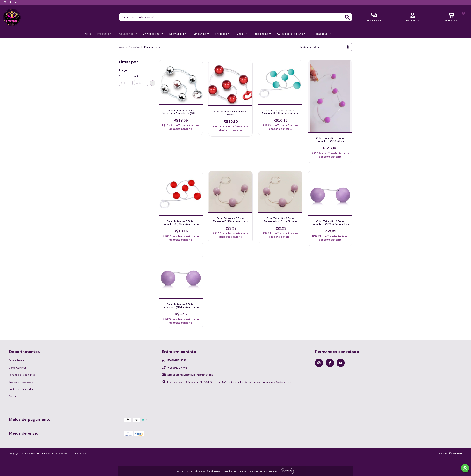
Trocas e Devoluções (21, 382)
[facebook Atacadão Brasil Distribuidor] (11, 2)
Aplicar (152, 83)
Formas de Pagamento (22, 375)
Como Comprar (17, 367)
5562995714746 (176, 360)
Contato (13, 396)
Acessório (134, 47)
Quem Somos (16, 360)
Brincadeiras (152, 34)
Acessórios (126, 34)
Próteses (221, 34)
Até (136, 76)
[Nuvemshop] (450, 453)
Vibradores (320, 34)
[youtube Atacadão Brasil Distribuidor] (16, 2)
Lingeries (200, 34)
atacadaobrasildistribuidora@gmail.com (190, 375)
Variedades (261, 34)
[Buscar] (347, 17)
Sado (240, 34)
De (120, 76)
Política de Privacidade (22, 389)
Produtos (103, 34)
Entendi (287, 471)
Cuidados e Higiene (290, 34)
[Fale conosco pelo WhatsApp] (465, 468)
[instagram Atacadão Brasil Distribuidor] (5, 2)
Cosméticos (177, 34)
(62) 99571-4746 (177, 367)
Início (87, 34)
